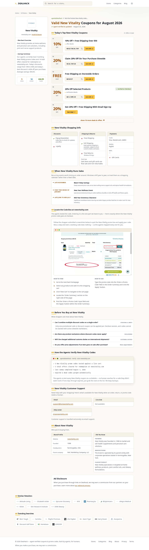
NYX (78, 501)
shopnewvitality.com (60, 414)
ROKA (22, 507)
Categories (117, 3)
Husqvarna (118, 519)
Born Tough (24, 519)
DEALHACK (22, 3)
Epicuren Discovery (63, 501)
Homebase (44, 524)
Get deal (70, 112)
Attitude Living (25, 501)
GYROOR (58, 524)
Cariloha (38, 519)
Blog (125, 3)
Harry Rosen (102, 519)
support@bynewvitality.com (63, 404)
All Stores (24, 13)
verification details (71, 92)
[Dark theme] (132, 3)
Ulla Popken (71, 519)
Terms (131, 541)
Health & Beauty (37, 34)
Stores (108, 3)
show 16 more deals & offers (93, 120)
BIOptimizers (107, 501)
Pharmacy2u (91, 501)
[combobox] (67, 3)
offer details (69, 44)
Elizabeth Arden (43, 501)
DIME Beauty (59, 507)
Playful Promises (54, 519)
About (117, 541)
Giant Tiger (87, 519)
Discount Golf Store (27, 524)
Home (17, 13)
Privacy (124, 541)
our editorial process (82, 485)
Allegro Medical (125, 501)
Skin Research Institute (39, 507)
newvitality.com (73, 439)
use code (88, 49)
